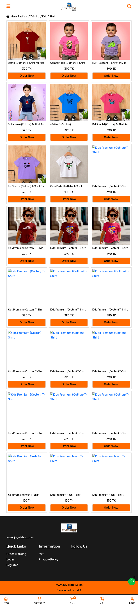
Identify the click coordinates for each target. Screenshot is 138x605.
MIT (79, 590)
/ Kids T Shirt (47, 17)
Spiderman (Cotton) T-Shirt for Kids (26, 125)
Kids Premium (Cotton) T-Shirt (110, 186)
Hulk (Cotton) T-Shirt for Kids (109, 62)
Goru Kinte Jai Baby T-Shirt (66, 186)
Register (12, 565)
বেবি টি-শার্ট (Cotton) (60, 124)
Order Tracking (16, 554)
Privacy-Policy (48, 559)
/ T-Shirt (34, 17)
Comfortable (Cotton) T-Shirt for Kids (67, 63)
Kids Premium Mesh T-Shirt (23, 494)
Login (10, 559)
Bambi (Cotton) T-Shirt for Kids (26, 62)
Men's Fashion (19, 17)
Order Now (27, 75)
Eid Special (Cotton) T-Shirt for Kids (110, 125)
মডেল (41, 554)
